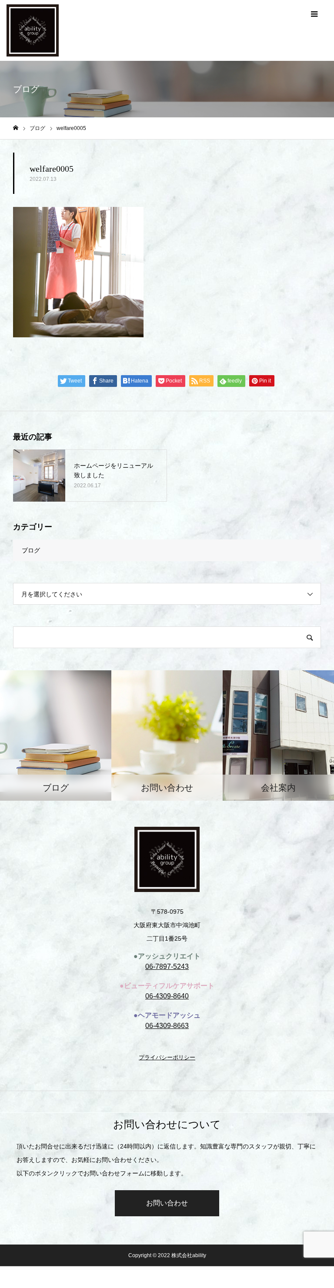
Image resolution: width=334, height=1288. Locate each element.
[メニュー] (314, 13)
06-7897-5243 (167, 966)
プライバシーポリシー (167, 1057)
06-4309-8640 (167, 996)
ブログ (31, 550)
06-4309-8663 (167, 1025)
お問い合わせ (167, 1203)
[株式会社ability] (33, 28)
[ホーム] (15, 128)
